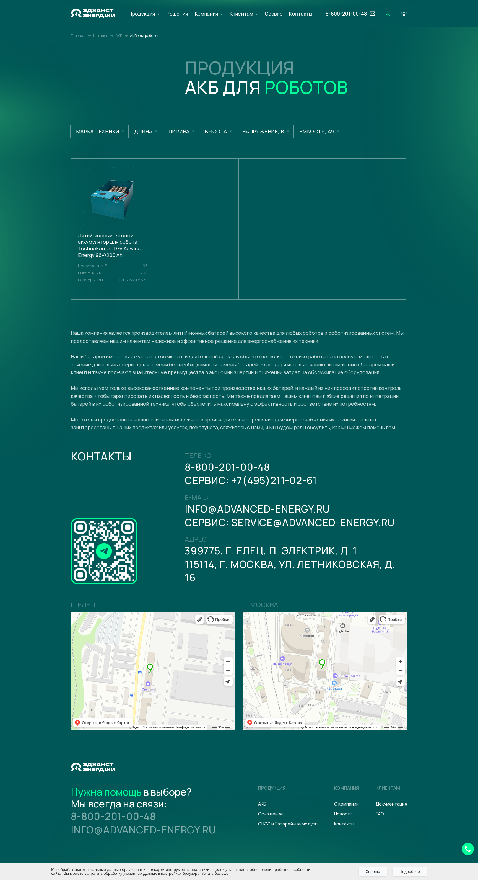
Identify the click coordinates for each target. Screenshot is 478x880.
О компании (346, 804)
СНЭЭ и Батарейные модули (288, 824)
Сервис (273, 13)
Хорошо (373, 871)
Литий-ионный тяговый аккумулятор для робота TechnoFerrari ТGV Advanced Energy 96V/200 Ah (112, 245)
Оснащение (270, 814)
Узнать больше (215, 873)
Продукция (141, 13)
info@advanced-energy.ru (257, 509)
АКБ (262, 804)
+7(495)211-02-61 (274, 480)
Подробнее (409, 871)
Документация (391, 804)
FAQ (380, 814)
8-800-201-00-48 (227, 467)
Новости (343, 814)
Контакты (300, 13)
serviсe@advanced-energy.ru (313, 522)
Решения (177, 13)
